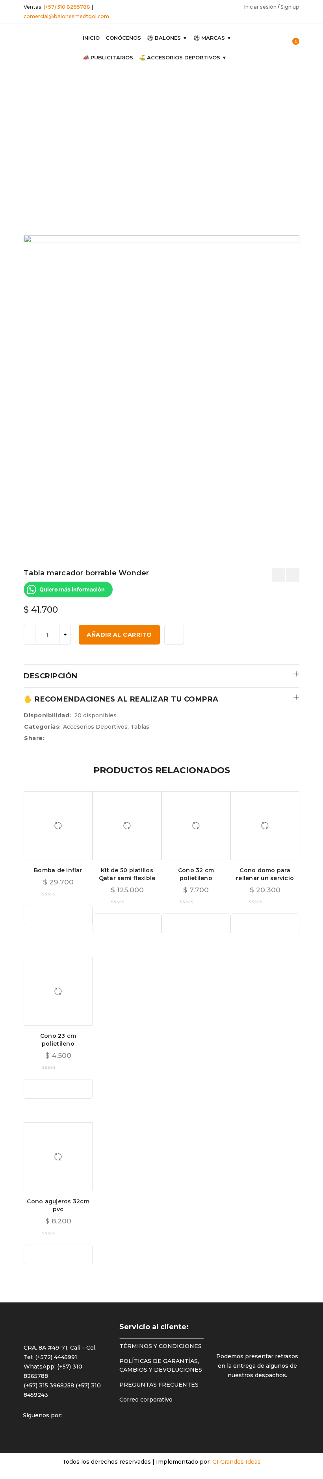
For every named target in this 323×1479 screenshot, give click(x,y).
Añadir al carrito (119, 634)
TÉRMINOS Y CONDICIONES (160, 1346)
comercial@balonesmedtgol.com (66, 16)
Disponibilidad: (47, 715)
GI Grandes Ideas (236, 1461)
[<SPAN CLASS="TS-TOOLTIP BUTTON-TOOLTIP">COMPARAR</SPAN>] (174, 635)
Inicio (20, 95)
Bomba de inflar (58, 870)
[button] (58, 915)
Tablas (21, 143)
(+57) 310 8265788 (67, 7)
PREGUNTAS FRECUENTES (159, 1384)
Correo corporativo (146, 1399)
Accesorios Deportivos (28, 119)
